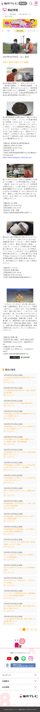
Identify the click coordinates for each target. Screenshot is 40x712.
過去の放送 (20, 31)
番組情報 (13, 14)
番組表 (24, 3)
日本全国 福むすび (24, 14)
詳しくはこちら (9, 382)
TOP (8, 31)
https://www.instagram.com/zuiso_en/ (17, 157)
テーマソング (31, 31)
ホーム (5, 14)
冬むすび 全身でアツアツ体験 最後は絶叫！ (19, 403)
